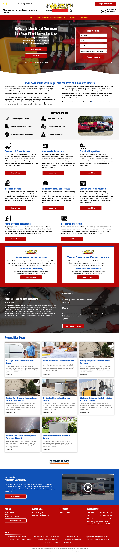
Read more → (10, 375)
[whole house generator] (59, 387)
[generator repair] (22, 350)
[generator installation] (59, 350)
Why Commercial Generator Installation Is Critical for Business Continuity (96, 399)
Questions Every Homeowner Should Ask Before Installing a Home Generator (21, 399)
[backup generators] (59, 425)
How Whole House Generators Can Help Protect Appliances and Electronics (21, 436)
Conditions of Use (57, 548)
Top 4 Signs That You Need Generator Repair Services (20, 361)
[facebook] (61, 516)
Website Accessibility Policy (82, 548)
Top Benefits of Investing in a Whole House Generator (56, 399)
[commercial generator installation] (96, 387)
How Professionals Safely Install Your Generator (58, 360)
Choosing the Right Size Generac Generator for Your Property (95, 361)
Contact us (95, 102)
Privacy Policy (34, 548)
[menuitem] (31, 17)
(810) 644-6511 (108, 11)
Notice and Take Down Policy (68, 548)
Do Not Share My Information (45, 548)
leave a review (48, 313)
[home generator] (22, 387)
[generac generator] (96, 350)
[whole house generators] (22, 425)
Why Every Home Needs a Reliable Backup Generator (56, 436)
